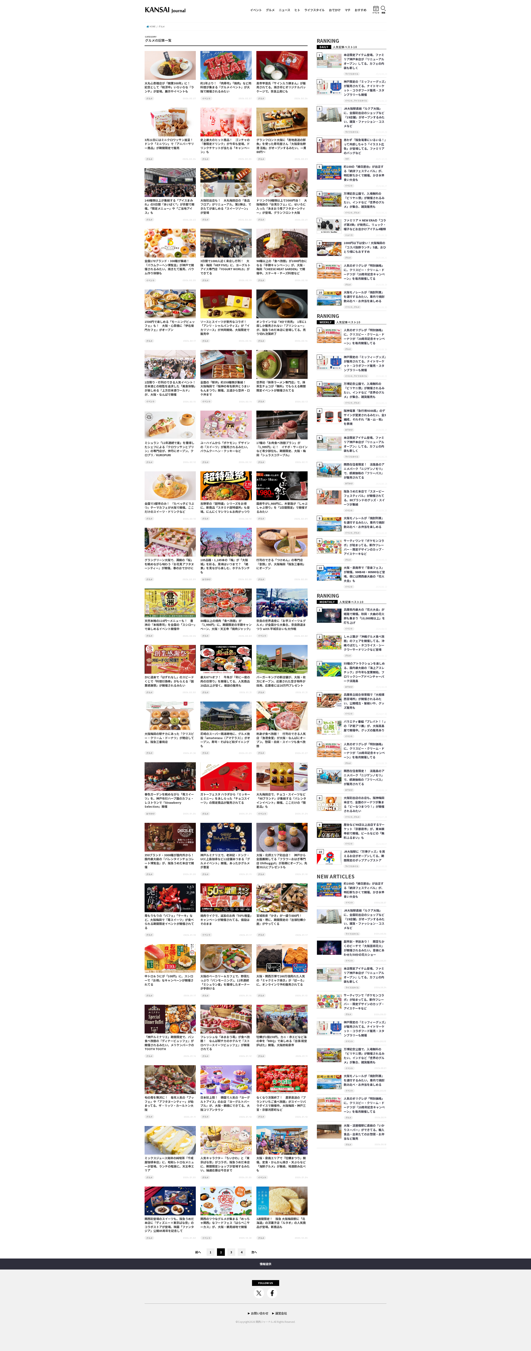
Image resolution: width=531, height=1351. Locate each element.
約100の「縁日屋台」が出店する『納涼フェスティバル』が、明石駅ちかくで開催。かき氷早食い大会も (364, 173)
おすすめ (360, 10)
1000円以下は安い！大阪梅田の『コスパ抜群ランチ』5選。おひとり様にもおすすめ (365, 247)
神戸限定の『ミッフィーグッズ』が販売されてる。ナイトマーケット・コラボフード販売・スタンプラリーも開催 (365, 88)
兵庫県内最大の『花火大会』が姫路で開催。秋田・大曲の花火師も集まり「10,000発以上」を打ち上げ (364, 616)
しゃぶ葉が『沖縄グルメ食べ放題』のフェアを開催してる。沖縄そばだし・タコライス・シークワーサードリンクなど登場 (364, 643)
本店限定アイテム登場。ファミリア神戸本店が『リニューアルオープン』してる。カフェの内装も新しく (364, 61)
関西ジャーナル (264, 1321)
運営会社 (281, 1313)
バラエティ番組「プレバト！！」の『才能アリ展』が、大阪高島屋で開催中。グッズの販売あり (365, 725)
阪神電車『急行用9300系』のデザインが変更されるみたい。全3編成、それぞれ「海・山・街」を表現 (365, 417)
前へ (198, 1252)
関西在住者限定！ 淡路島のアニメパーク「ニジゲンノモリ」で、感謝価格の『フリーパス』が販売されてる (364, 470)
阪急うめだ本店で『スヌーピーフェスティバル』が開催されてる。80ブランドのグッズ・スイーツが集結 (364, 497)
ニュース (284, 10)
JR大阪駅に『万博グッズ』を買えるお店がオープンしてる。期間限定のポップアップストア (364, 855)
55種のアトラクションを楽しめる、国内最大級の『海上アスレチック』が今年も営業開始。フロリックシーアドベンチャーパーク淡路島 (364, 672)
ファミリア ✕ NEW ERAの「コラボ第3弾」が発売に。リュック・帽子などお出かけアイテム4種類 (365, 224)
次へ (254, 1252)
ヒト (297, 10)
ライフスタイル (314, 10)
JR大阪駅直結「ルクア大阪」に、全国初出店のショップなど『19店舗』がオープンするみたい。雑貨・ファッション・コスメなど (364, 117)
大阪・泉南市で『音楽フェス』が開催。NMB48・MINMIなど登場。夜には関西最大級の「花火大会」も (364, 574)
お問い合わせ (259, 1313)
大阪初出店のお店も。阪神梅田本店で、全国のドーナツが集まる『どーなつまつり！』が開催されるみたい (364, 804)
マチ (348, 10)
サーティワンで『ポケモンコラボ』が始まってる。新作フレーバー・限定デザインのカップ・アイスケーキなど (364, 547)
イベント (256, 10)
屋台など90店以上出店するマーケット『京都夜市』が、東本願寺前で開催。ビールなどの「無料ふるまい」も (364, 831)
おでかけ (335, 10)
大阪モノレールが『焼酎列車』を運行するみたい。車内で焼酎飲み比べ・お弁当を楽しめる (364, 296)
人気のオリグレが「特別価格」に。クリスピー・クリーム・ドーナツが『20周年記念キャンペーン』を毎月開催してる (364, 272)
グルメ (270, 10)
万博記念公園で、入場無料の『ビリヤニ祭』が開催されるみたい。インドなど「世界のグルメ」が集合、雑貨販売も (364, 200)
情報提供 (265, 1264)
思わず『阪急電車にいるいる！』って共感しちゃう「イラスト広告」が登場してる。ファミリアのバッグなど (365, 146)
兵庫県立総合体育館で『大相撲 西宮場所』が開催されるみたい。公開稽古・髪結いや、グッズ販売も (364, 701)
